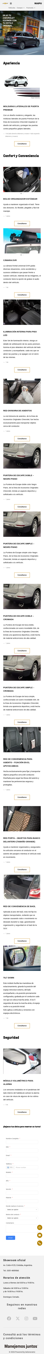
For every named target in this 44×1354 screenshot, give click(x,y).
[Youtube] (35, 1318)
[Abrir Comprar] (24, 8)
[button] (5, 179)
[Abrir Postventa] (35, 8)
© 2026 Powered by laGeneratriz (22, 1352)
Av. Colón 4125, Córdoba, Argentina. (18, 1265)
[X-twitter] (18, 1318)
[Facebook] (9, 1318)
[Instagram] (26, 1318)
